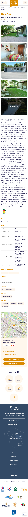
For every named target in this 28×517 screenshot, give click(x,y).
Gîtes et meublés (20, 7)
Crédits (23, 481)
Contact (14, 475)
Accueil (2, 7)
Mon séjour (8, 7)
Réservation (13, 359)
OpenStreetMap (15, 337)
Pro (14, 471)
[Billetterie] (25, 2)
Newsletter (14, 468)
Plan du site (5, 481)
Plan (13, 452)
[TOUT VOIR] (14, 115)
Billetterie (14, 464)
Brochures (14, 456)
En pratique (14, 460)
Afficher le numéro (9, 349)
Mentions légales (15, 481)
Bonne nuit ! (13, 7)
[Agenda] (24, 2)
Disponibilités (13, 363)
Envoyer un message (10, 354)
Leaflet (7, 337)
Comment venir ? (13, 424)
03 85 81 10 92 (13, 420)
